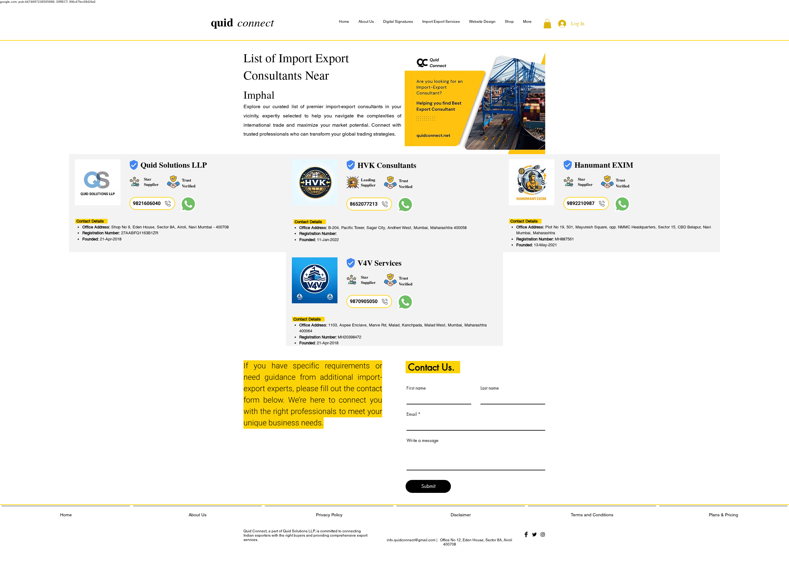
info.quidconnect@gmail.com (411, 540)
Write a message (422, 440)
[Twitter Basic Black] (534, 534)
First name (416, 388)
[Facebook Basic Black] (526, 534)
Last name (489, 388)
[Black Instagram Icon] (543, 534)
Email (412, 414)
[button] (527, 21)
